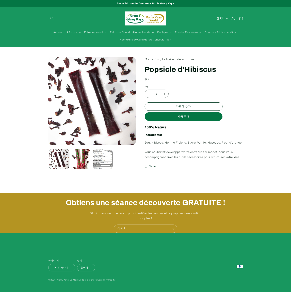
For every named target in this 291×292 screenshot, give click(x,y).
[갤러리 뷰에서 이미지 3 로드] (103, 159)
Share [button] (152, 166)
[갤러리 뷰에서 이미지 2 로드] (81, 159)
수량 (147, 87)
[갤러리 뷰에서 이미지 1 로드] (59, 159)
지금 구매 (183, 116)
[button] (52, 18)
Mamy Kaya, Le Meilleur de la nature (75, 280)
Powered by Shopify (105, 280)
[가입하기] (173, 229)
